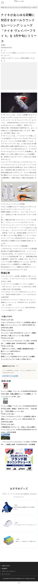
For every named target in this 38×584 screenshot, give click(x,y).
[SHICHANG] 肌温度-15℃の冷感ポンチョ (24, 508)
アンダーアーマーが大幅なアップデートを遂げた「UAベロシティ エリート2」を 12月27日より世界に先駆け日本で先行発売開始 (18, 286)
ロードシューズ (27, 53)
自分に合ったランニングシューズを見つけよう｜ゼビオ (19, 7)
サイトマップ (6, 574)
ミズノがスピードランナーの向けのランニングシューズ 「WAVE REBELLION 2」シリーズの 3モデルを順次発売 (18, 294)
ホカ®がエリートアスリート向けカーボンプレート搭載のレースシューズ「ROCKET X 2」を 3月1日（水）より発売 (18, 302)
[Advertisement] (19, 73)
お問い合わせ (6, 565)
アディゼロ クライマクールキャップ (25, 525)
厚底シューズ (17, 53)
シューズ (9, 53)
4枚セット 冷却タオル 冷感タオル (25, 541)
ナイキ (3, 53)
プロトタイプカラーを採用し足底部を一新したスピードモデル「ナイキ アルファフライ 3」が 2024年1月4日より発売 (19, 278)
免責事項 (4, 568)
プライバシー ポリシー (9, 571)
